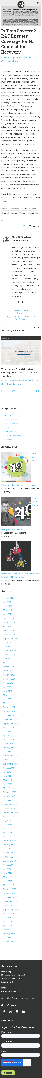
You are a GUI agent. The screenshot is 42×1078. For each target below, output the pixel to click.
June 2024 (7, 646)
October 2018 (9, 808)
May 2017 (7, 877)
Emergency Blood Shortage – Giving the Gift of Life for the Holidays (19, 372)
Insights (6, 427)
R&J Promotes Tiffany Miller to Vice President (21, 317)
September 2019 (10, 764)
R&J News (7, 439)
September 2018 (10, 812)
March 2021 (8, 703)
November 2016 (10, 901)
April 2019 (7, 784)
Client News (12, 61)
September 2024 (10, 638)
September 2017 (10, 861)
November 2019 (10, 755)
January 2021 (9, 711)
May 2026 (7, 610)
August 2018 (8, 816)
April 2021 (7, 699)
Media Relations (29, 208)
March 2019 (8, 788)
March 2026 (8, 618)
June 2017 (7, 873)
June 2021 (7, 691)
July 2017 (7, 869)
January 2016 (9, 933)
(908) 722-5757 (8, 982)
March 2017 (8, 885)
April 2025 (7, 626)
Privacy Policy (7, 1020)
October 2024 (9, 634)
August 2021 (8, 683)
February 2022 (9, 671)
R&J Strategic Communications (17, 57)
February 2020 (9, 743)
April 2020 (7, 735)
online (23, 194)
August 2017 (8, 865)
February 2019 (9, 792)
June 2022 (7, 658)
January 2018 (9, 844)
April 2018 (7, 832)
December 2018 (10, 800)
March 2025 (8, 630)
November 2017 (10, 853)
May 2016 (7, 921)
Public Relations (9, 213)
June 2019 (7, 776)
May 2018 (7, 828)
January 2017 (9, 893)
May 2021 (7, 695)
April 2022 (7, 662)
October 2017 (9, 857)
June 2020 (7, 731)
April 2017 (7, 881)
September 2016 (10, 909)
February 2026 (9, 622)
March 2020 (8, 739)
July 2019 (7, 772)
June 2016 (7, 917)
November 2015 (10, 941)
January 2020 (9, 747)
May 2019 (7, 780)
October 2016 (9, 905)
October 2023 (9, 654)
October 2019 (9, 759)
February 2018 (9, 840)
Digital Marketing (11, 423)
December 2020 (10, 715)
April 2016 (7, 925)
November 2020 (10, 719)
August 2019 (8, 768)
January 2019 (9, 796)
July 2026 (7, 602)
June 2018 (7, 824)
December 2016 (10, 897)
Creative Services (10, 419)
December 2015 (10, 937)
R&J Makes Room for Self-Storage (21, 311)
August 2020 (8, 727)
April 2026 (7, 614)
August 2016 (8, 913)
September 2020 (10, 723)
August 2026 (8, 598)
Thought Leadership (28, 213)
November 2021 (10, 675)
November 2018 (10, 804)
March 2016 (8, 929)
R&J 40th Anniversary (12, 435)
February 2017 (9, 889)
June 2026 (7, 606)
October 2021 (9, 679)
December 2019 (10, 751)
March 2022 (8, 666)
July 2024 (7, 642)
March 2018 (8, 836)
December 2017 (10, 848)
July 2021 (7, 687)
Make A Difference (10, 208)
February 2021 (9, 707)
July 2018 (7, 820)
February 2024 (9, 650)
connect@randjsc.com (11, 991)
